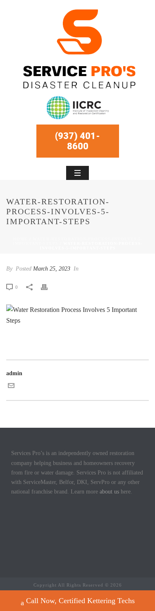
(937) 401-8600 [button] (77, 141)
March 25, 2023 (51, 269)
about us (109, 492)
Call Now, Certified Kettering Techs (80, 601)
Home (20, 239)
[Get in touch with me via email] (11, 387)
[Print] (48, 287)
